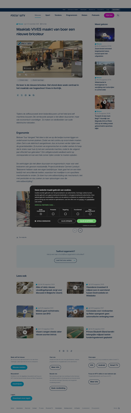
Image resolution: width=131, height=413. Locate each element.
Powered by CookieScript (89, 225)
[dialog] (65, 207)
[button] (65, 205)
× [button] (98, 187)
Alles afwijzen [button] (66, 221)
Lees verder (38, 202)
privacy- (81, 199)
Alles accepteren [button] (86, 221)
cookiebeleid (90, 199)
